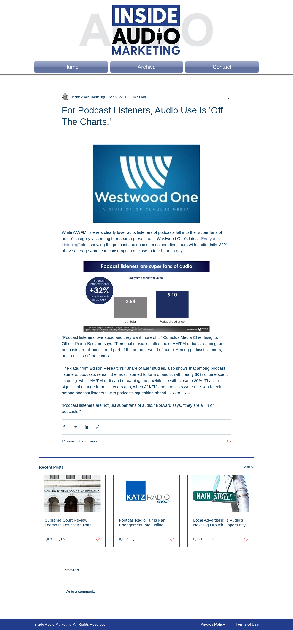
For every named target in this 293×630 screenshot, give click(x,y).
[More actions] (228, 97)
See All (249, 466)
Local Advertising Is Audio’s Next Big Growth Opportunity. (220, 522)
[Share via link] (97, 427)
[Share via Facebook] (64, 427)
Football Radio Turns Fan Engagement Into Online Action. (142, 523)
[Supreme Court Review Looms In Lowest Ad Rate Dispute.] (72, 493)
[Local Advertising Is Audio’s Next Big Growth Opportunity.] (221, 493)
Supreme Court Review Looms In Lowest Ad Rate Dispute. (68, 523)
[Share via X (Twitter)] (75, 427)
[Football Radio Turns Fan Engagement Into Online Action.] (147, 493)
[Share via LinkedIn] (86, 427)
